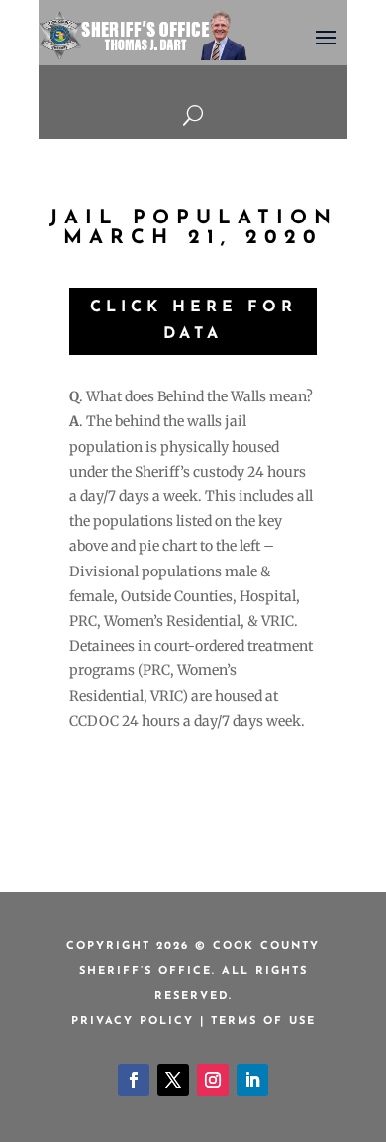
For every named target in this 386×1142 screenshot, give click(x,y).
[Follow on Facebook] (133, 1080)
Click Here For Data (193, 321)
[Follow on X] (173, 1080)
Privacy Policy (132, 1021)
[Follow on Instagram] (213, 1080)
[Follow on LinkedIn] (252, 1080)
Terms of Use (263, 1021)
